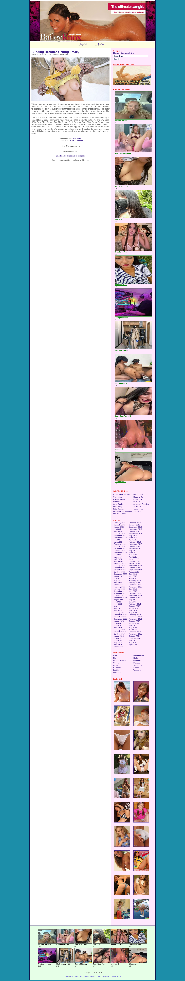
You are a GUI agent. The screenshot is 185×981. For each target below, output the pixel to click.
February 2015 (135, 593)
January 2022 (119, 589)
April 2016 (133, 578)
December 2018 (135, 527)
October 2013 (134, 606)
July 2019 (117, 638)
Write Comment (76, 140)
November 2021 (120, 593)
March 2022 (118, 585)
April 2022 (118, 583)
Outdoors (137, 660)
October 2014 (134, 598)
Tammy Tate (138, 509)
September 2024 (120, 538)
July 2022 (117, 578)
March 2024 (118, 542)
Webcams (137, 670)
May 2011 (133, 642)
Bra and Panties (119, 660)
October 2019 (119, 634)
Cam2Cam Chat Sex (121, 495)
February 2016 (135, 580)
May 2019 (118, 642)
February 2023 (119, 563)
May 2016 (133, 576)
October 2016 (134, 568)
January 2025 (119, 533)
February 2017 (135, 561)
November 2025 (120, 525)
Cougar (116, 663)
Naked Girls (138, 495)
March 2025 (118, 531)
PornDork (83, 44)
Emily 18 (116, 502)
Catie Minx (117, 497)
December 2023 (120, 548)
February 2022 (119, 587)
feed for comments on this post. (70, 156)
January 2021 (119, 613)
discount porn (76, 976)
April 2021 (118, 608)
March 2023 (118, 561)
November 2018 (135, 529)
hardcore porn (103, 976)
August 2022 (119, 576)
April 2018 (133, 540)
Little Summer (118, 509)
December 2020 (120, 615)
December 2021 (120, 591)
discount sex (90, 976)
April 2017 (133, 557)
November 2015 (135, 587)
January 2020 (119, 630)
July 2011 (133, 640)
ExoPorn (101, 44)
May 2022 (118, 580)
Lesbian (116, 670)
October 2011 (134, 636)
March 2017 (134, 559)
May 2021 (118, 606)
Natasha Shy (138, 497)
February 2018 (135, 542)
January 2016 (134, 583)
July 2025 (117, 529)
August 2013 (134, 608)
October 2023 (119, 551)
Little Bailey (117, 506)
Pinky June (137, 499)
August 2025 (119, 527)
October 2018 (134, 531)
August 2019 (119, 636)
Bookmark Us (127, 53)
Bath (115, 656)
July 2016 (133, 574)
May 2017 (133, 555)
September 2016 (135, 570)
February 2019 (135, 523)
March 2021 (118, 610)
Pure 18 (136, 502)
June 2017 (133, 553)
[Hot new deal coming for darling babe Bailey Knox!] (92, 41)
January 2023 (119, 565)
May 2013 (133, 613)
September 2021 (120, 598)
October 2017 (134, 546)
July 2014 (133, 600)
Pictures (136, 663)
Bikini (115, 658)
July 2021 (117, 602)
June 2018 (133, 538)
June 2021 (118, 604)
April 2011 (133, 645)
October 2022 (119, 572)
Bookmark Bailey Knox (60, 54)
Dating (115, 665)
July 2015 (133, 589)
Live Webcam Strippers (122, 511)
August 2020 (119, 621)
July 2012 (133, 625)
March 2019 (118, 647)
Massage (117, 672)
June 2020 (118, 625)
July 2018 (133, 536)
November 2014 (135, 595)
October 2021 (119, 595)
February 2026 (119, 523)
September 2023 (120, 553)
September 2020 (120, 619)
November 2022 (120, 570)
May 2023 (118, 557)
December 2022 (120, 568)
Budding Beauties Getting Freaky (55, 52)
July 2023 (117, 555)
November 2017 (135, 544)
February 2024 (119, 544)
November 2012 (135, 619)
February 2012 (135, 632)
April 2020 (118, 627)
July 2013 (133, 610)
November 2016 (135, 565)
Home (116, 53)
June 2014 (133, 602)
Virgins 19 (137, 511)
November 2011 (135, 634)
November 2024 (120, 536)
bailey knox (116, 976)
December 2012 (135, 617)
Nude (135, 658)
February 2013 (135, 615)
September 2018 (135, 533)
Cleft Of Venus (119, 499)
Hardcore (77, 138)
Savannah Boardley (141, 504)
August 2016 (134, 572)
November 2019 (120, 632)
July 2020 (117, 623)
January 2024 (119, 546)
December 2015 (135, 585)
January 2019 (134, 525)
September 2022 (120, 574)
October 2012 (134, 621)
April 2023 (118, 559)
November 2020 (120, 617)
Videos (136, 668)
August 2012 (134, 623)
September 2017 (135, 548)
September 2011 (135, 638)
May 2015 (133, 591)
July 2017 (133, 551)
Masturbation (138, 656)
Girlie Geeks (118, 504)
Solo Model (137, 665)
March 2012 (134, 630)
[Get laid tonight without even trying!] (132, 85)
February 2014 (135, 604)
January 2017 (134, 563)
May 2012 (133, 627)
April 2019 (118, 645)
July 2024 (117, 540)
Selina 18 (137, 506)
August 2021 (119, 600)
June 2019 (118, 640)
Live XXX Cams (119, 514)
